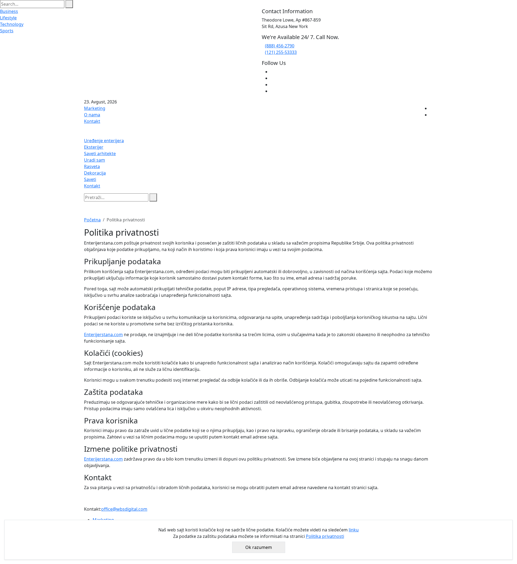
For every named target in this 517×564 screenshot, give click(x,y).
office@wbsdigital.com (124, 509)
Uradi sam (94, 160)
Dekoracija (95, 173)
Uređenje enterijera (104, 141)
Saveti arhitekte (100, 153)
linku (354, 530)
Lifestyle (8, 18)
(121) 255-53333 (281, 52)
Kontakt (92, 121)
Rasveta (92, 166)
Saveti (90, 179)
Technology (11, 24)
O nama (92, 115)
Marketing (94, 108)
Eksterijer (93, 147)
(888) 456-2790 (279, 46)
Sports (6, 31)
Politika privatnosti (325, 536)
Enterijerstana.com (103, 334)
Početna (92, 220)
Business (9, 11)
